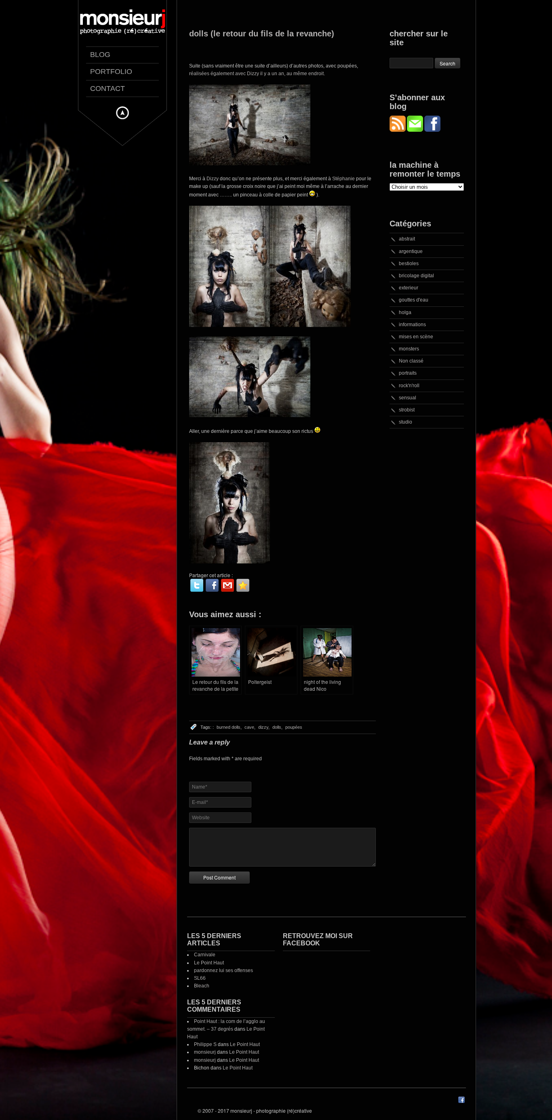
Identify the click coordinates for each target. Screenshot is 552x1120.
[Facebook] (212, 585)
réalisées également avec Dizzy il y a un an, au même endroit (256, 73)
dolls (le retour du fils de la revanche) (261, 33)
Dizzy (213, 178)
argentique (411, 251)
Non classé (411, 361)
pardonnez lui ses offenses (223, 970)
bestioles (409, 263)
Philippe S (205, 1044)
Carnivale (204, 955)
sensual (407, 398)
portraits (408, 373)
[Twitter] (196, 585)
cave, (249, 727)
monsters (409, 349)
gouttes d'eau (413, 300)
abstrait (407, 239)
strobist (407, 410)
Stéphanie (344, 178)
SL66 (200, 978)
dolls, (277, 727)
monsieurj (205, 1052)
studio (405, 422)
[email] (227, 585)
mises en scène (416, 337)
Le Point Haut (209, 963)
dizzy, (264, 727)
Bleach (201, 986)
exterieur (408, 288)
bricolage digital (416, 275)
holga (405, 312)
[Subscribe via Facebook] (432, 129)
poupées (293, 727)
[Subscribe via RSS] (398, 129)
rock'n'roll (409, 385)
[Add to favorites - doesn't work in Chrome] (242, 585)
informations (412, 324)
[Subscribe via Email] (415, 129)
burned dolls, (229, 727)
